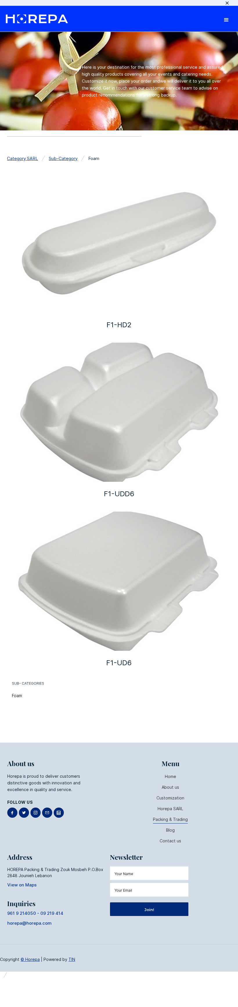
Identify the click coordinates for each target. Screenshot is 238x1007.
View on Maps (22, 885)
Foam (17, 695)
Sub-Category (63, 158)
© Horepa (30, 959)
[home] (37, 19)
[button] (226, 19)
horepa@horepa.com (29, 923)
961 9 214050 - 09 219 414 (35, 913)
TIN (71, 959)
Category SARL (22, 158)
